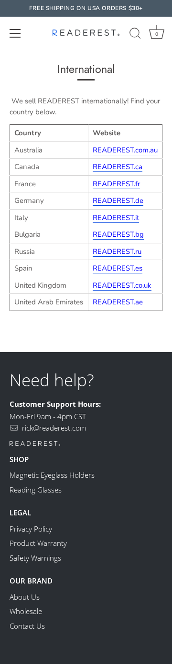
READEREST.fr (116, 184)
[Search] (135, 34)
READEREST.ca (117, 166)
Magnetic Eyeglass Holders (52, 475)
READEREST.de (118, 200)
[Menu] (15, 32)
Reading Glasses (36, 489)
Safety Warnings (35, 558)
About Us (25, 597)
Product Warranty (38, 543)
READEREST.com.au (125, 150)
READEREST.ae (118, 302)
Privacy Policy (31, 528)
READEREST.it (116, 217)
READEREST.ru (117, 251)
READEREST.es (117, 268)
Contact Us (27, 626)
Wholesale (26, 611)
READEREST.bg (118, 234)
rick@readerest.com (54, 428)
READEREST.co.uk (122, 285)
